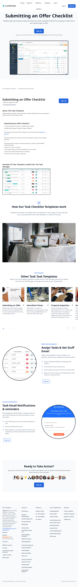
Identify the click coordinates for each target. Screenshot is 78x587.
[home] (9, 6)
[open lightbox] (39, 242)
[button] (30, 3)
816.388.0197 (5, 530)
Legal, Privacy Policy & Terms (68, 581)
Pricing (22, 3)
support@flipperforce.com (9, 528)
